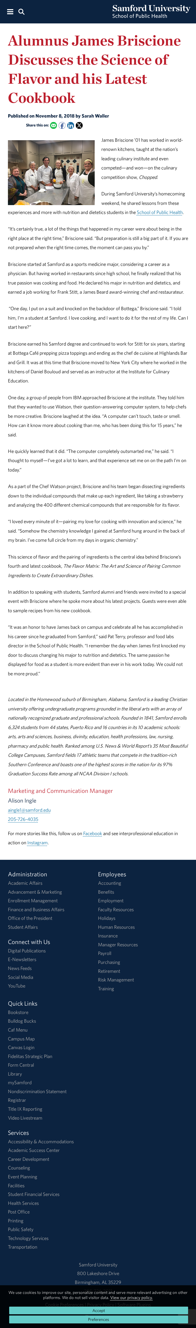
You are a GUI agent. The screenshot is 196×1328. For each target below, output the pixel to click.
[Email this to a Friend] (53, 125)
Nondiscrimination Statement (37, 1091)
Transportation (22, 1247)
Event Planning (22, 1177)
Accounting (109, 883)
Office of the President (30, 918)
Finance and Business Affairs (36, 909)
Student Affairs (23, 927)
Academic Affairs (25, 883)
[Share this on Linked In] (70, 125)
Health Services (23, 1203)
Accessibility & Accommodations (41, 1141)
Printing (15, 1221)
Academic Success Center (34, 1150)
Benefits (106, 892)
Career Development (28, 1159)
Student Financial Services (33, 1194)
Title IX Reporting (25, 1109)
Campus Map (21, 1039)
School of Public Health (160, 212)
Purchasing (109, 962)
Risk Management (116, 980)
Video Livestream (25, 1118)
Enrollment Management (33, 900)
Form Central (21, 1065)
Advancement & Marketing (35, 892)
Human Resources (116, 927)
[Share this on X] (79, 125)
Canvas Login (21, 1047)
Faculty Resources (116, 909)
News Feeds (20, 968)
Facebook (92, 833)
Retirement (109, 971)
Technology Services (28, 1238)
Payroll (104, 953)
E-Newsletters (22, 959)
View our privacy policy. (131, 1297)
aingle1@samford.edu (29, 810)
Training (106, 989)
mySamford (20, 1082)
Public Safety (20, 1229)
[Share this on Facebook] (61, 125)
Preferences (98, 1319)
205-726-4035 (23, 819)
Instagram (37, 842)
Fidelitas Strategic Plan (30, 1056)
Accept (98, 1310)
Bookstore (18, 1012)
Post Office (19, 1212)
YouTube (16, 986)
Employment (111, 900)
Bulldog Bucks (22, 1021)
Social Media (20, 977)
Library (15, 1074)
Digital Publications (27, 951)
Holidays (106, 918)
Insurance (108, 936)
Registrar (17, 1100)
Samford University (98, 1265)
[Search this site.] (21, 11)
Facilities (16, 1185)
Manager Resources (118, 944)
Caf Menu (18, 1030)
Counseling (19, 1168)
